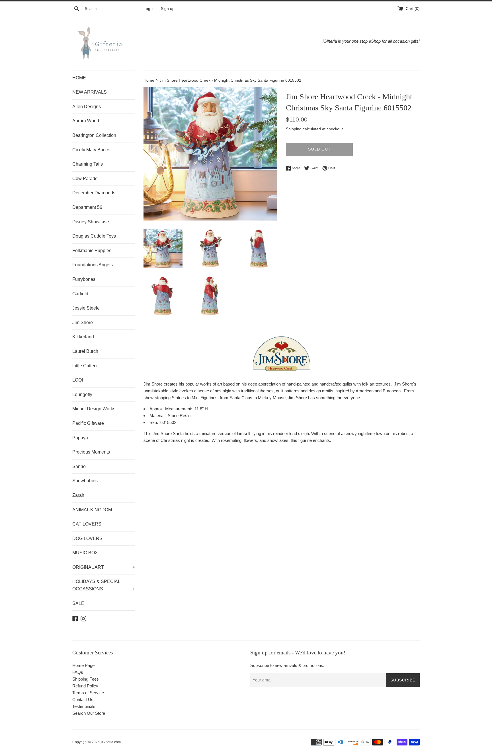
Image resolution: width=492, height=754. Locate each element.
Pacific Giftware (88, 423)
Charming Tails (87, 164)
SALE (78, 603)
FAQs (77, 672)
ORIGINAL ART (103, 567)
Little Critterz (85, 365)
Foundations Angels (92, 264)
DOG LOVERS (87, 538)
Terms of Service (88, 692)
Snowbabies (85, 480)
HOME (79, 77)
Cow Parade (85, 178)
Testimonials (83, 706)
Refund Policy (85, 685)
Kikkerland (83, 336)
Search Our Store (88, 713)
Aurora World (85, 120)
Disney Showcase (90, 221)
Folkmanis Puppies (91, 250)
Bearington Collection (94, 135)
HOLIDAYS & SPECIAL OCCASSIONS (103, 585)
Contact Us (82, 699)
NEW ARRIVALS (89, 92)
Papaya (80, 437)
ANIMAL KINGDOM (92, 509)
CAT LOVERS (86, 524)
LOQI (77, 380)
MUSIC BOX (85, 552)
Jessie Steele (86, 308)
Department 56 (87, 207)
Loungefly (82, 394)
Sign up (168, 9)
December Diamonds (93, 192)
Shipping (294, 129)
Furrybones (83, 279)
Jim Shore (82, 322)
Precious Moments (91, 452)
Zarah (78, 495)
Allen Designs (86, 106)
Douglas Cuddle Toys (94, 236)
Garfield (80, 293)
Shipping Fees (85, 679)
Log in (149, 9)
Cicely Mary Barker (91, 149)
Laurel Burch (85, 351)
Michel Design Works (93, 408)
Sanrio (79, 466)
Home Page (83, 665)
